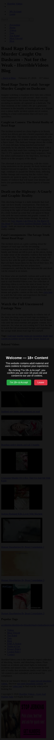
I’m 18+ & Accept (19, 382)
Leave (41, 382)
